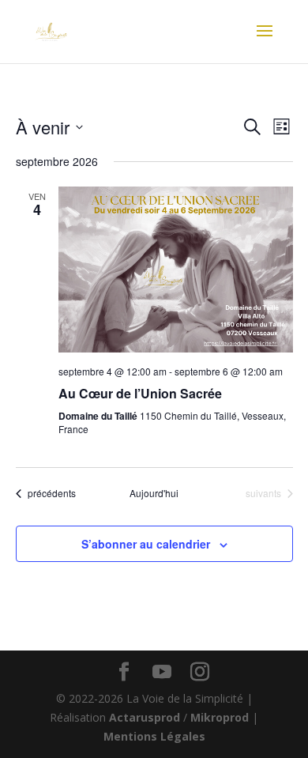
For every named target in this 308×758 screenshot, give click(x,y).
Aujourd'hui (154, 493)
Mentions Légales (154, 736)
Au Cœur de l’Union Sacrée (140, 393)
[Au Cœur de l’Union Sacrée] (175, 270)
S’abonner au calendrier (145, 544)
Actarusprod (146, 717)
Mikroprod (221, 717)
